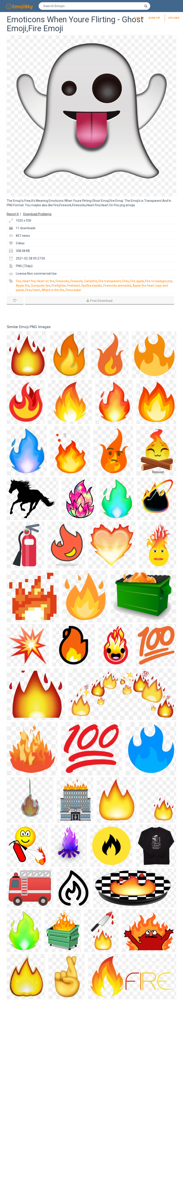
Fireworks (62, 281)
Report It (13, 214)
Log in (139, 17)
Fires (125, 281)
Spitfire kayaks (91, 285)
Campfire (90, 281)
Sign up (154, 17)
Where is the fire (53, 290)
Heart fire (28, 281)
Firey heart (32, 290)
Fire (18, 281)
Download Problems (37, 214)
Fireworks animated (117, 285)
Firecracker (73, 290)
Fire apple (137, 281)
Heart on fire (45, 281)
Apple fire (22, 285)
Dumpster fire (40, 285)
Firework (77, 281)
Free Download (101, 300)
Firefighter (59, 285)
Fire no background (158, 281)
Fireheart (73, 285)
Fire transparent (109, 281)
